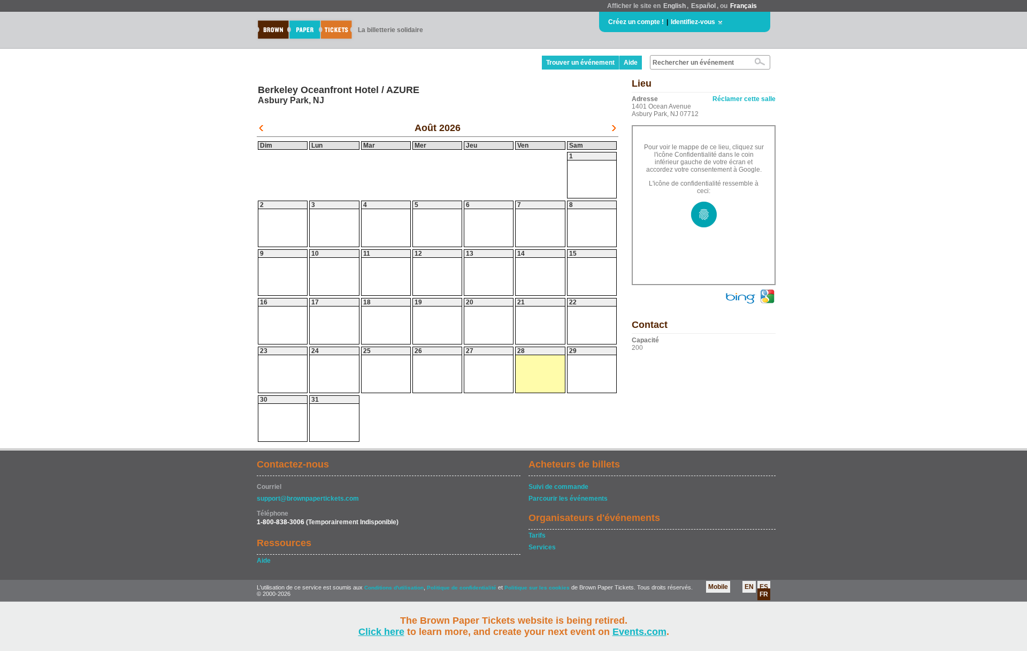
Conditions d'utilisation (394, 588)
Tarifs (537, 535)
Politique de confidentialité (461, 588)
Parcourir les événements (568, 498)
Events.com (639, 631)
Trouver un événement (580, 62)
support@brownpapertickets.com (308, 498)
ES (764, 587)
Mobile (718, 587)
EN (749, 587)
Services (542, 547)
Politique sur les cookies (537, 588)
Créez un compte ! (636, 22)
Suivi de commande (558, 487)
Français (743, 6)
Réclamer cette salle (744, 99)
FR (764, 594)
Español (703, 6)
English (674, 6)
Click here (381, 631)
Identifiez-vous (693, 22)
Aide (631, 62)
